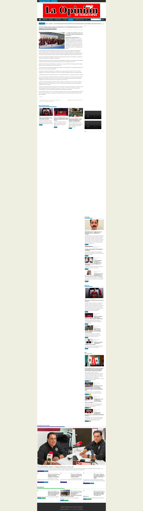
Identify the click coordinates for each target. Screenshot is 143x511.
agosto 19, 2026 (74, 473)
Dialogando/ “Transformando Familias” (74, 100)
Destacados (86, 394)
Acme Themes (80, 509)
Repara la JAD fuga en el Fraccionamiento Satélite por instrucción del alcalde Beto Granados (49, 101)
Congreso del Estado (79, 19)
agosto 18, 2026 (97, 473)
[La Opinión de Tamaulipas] (71, 17)
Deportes (71, 19)
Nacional (51, 19)
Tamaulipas (44, 19)
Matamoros (66, 500)
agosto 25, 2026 (72, 117)
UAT (86, 19)
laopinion (47, 31)
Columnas (65, 19)
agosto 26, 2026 (42, 116)
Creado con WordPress (64, 509)
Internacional (58, 19)
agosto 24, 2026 (97, 409)
